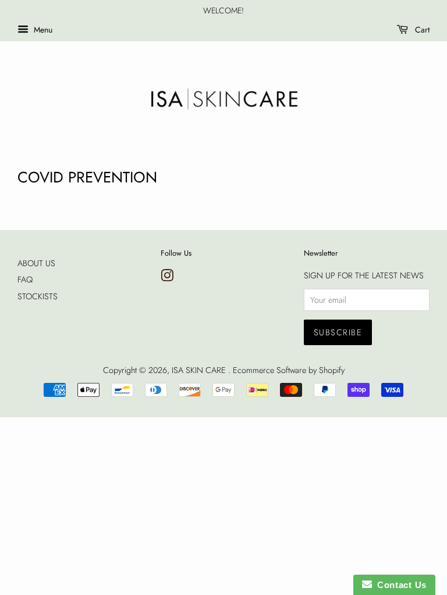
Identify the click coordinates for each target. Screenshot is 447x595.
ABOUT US (36, 263)
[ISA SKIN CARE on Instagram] (167, 278)
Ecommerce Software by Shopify (289, 370)
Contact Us (399, 585)
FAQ (25, 279)
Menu (41, 29)
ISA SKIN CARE (200, 370)
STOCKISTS (37, 296)
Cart (421, 29)
